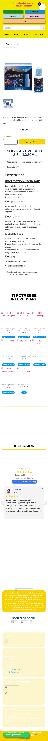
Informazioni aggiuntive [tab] (31, 162)
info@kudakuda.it (13, 672)
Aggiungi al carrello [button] (8, 337)
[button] (6, 641)
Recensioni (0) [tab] (13, 167)
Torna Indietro (11, 44)
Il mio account (30, 34)
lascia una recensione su (23, 481)
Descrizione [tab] (12, 162)
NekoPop (17, 490)
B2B (41, 34)
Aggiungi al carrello (32, 142)
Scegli (24, 392)
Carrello (17, 34)
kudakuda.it (24, 468)
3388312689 (16, 670)
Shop (7, 34)
